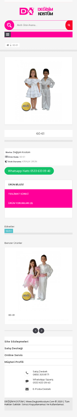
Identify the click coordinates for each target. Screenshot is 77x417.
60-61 (15, 45)
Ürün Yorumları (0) (20, 203)
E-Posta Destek (42, 389)
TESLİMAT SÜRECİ (18, 193)
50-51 (9, 231)
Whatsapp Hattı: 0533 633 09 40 (29, 171)
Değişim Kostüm (21, 152)
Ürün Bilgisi (16, 184)
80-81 (11, 315)
